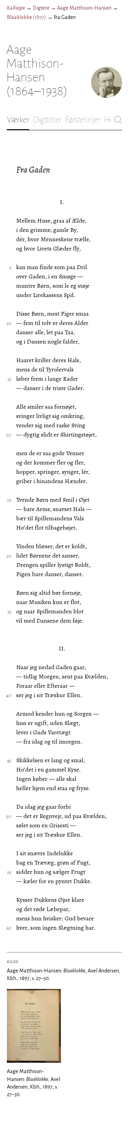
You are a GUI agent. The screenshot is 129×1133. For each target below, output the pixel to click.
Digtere (41, 8)
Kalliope (16, 8)
